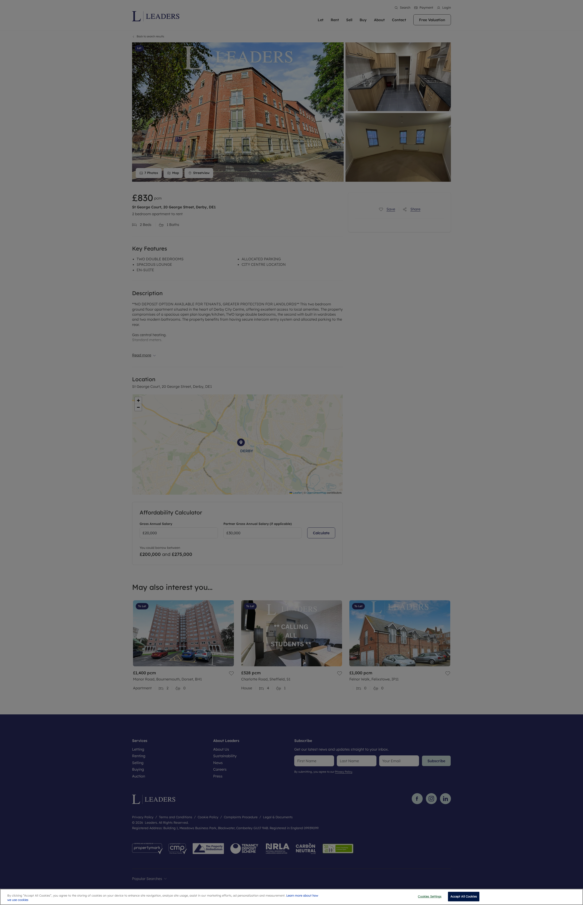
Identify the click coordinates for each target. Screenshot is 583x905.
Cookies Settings (429, 896)
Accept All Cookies (463, 896)
